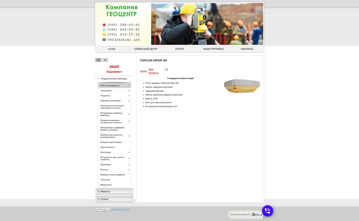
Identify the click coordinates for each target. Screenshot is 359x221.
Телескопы (105, 180)
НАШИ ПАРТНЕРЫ (213, 49)
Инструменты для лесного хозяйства (112, 158)
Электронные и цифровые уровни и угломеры (112, 128)
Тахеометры (106, 90)
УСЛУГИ (179, 49)
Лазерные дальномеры (111, 142)
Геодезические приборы (114, 78)
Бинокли (104, 169)
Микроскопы (106, 185)
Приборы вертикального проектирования (111, 136)
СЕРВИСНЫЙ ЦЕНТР (145, 49)
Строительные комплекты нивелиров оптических (112, 107)
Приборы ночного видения (112, 174)
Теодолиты (105, 95)
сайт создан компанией (239, 215)
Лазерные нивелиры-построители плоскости (111, 121)
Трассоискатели (107, 147)
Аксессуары (105, 152)
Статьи (104, 199)
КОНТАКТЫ (247, 49)
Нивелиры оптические (110, 100)
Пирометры (105, 164)
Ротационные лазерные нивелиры (111, 114)
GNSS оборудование (109, 85)
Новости (105, 191)
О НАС (112, 49)
